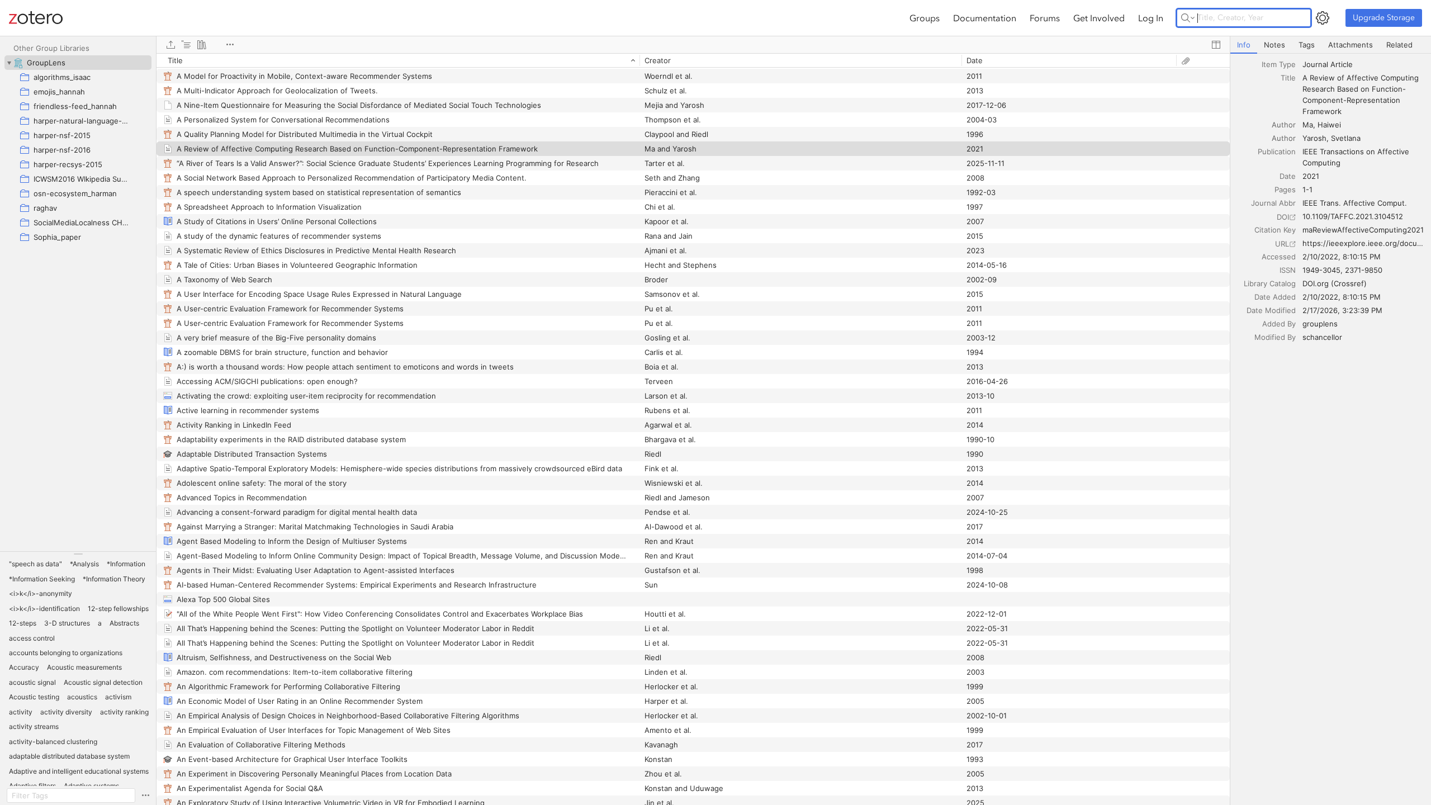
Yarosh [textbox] (1314, 138)
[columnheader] (398, 60)
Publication (1277, 151)
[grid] (693, 429)
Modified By (1275, 337)
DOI (1283, 216)
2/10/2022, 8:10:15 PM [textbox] (1341, 256)
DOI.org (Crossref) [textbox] (1334, 283)
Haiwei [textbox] (1329, 124)
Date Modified (1271, 310)
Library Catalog (1270, 283)
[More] (229, 44)
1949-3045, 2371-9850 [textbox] (1342, 270)
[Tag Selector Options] (145, 795)
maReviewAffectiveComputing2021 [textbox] (1363, 229)
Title (1288, 77)
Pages (1285, 189)
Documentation (984, 17)
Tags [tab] (1307, 44)
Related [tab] (1399, 44)
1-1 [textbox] (1307, 189)
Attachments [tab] (1350, 44)
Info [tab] (1243, 44)
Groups (924, 17)
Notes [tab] (1274, 44)
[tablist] (1330, 45)
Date (1288, 176)
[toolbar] (693, 44)
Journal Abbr (1273, 202)
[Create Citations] (186, 44)
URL (1282, 243)
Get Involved (1099, 17)
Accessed (1279, 256)
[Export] (170, 44)
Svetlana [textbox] (1346, 138)
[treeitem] (77, 62)
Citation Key (1275, 229)
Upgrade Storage (1384, 17)
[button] (35, 564)
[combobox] (1363, 64)
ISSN (1288, 270)
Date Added (1275, 296)
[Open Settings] (1322, 17)
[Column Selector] (1216, 44)
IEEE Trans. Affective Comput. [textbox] (1354, 202)
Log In (1150, 17)
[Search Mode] (1187, 18)
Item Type (1279, 64)
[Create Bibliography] (202, 44)
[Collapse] (8, 62)
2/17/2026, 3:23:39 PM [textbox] (1342, 310)
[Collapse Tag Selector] (78, 554)
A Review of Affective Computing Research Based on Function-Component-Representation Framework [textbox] (1361, 94)
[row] (693, 60)
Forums (1045, 17)
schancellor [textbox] (1322, 337)
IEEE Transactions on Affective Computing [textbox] (1356, 157)
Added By (1279, 323)
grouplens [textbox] (1320, 323)
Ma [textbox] (1307, 124)
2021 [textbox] (1310, 176)
